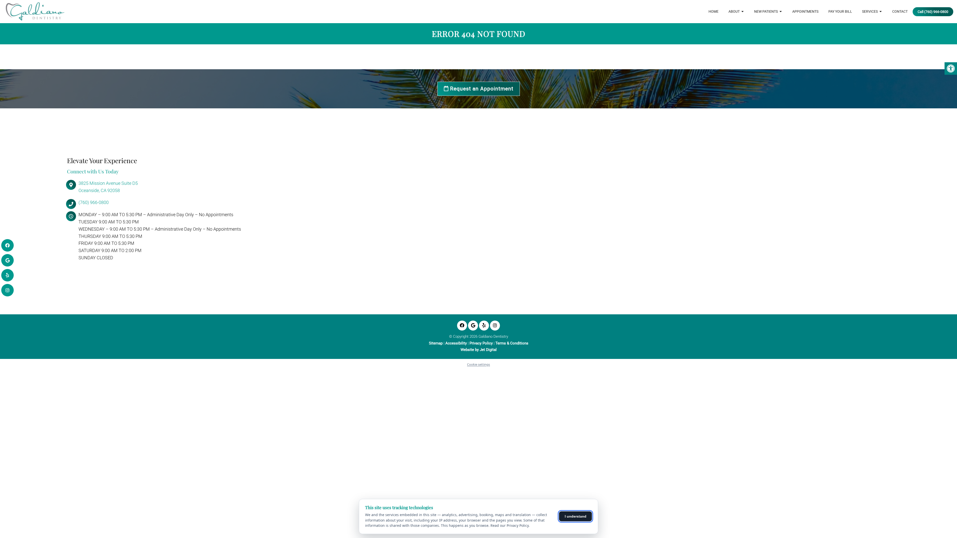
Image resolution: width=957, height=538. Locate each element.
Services (870, 11)
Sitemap (436, 343)
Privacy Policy (481, 343)
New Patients (766, 11)
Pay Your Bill (840, 11)
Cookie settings (478, 364)
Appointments (805, 11)
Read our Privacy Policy (509, 525)
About (734, 11)
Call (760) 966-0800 (933, 12)
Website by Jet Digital (479, 350)
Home (713, 11)
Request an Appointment (481, 89)
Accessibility (456, 343)
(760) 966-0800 (94, 202)
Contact (900, 11)
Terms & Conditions (511, 343)
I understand (575, 516)
